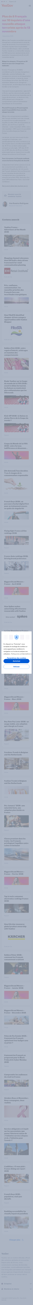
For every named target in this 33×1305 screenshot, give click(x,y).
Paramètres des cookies (16, 658)
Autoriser (16, 661)
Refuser (16, 666)
